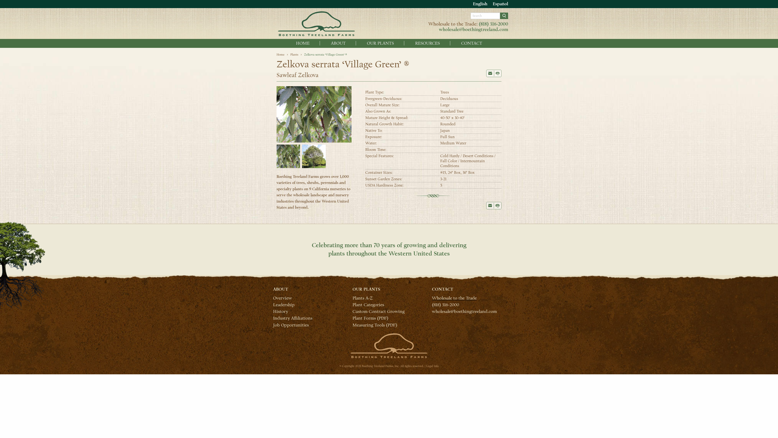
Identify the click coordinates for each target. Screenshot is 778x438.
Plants (294, 54)
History (280, 311)
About (338, 43)
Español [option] (500, 3)
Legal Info (432, 366)
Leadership (284, 304)
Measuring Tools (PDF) (375, 324)
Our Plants (380, 43)
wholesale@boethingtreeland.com (473, 29)
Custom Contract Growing (379, 311)
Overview (282, 297)
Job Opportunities (291, 324)
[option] (500, 4)
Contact (471, 43)
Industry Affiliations (292, 318)
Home (303, 43)
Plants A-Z (363, 297)
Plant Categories (368, 304)
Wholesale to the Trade (454, 297)
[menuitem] (303, 43)
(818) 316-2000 (493, 24)
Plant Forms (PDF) (370, 318)
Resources (427, 43)
